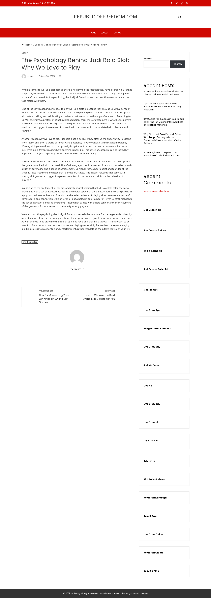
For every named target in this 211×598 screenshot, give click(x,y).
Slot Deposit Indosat (155, 230)
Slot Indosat (150, 289)
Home (93, 32)
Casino (117, 32)
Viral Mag (125, 593)
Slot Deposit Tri (152, 209)
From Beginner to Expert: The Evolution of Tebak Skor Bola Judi (162, 154)
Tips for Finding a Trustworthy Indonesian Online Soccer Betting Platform (162, 106)
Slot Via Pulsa (151, 365)
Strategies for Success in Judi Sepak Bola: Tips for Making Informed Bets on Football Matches (164, 122)
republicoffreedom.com (105, 16)
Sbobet (104, 32)
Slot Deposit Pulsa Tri (156, 269)
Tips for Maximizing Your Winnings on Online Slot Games (54, 297)
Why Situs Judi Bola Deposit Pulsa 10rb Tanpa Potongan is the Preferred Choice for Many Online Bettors (162, 139)
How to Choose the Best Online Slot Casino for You (99, 295)
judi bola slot (31, 242)
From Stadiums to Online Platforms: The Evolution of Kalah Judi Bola (163, 93)
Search (148, 58)
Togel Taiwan (151, 440)
